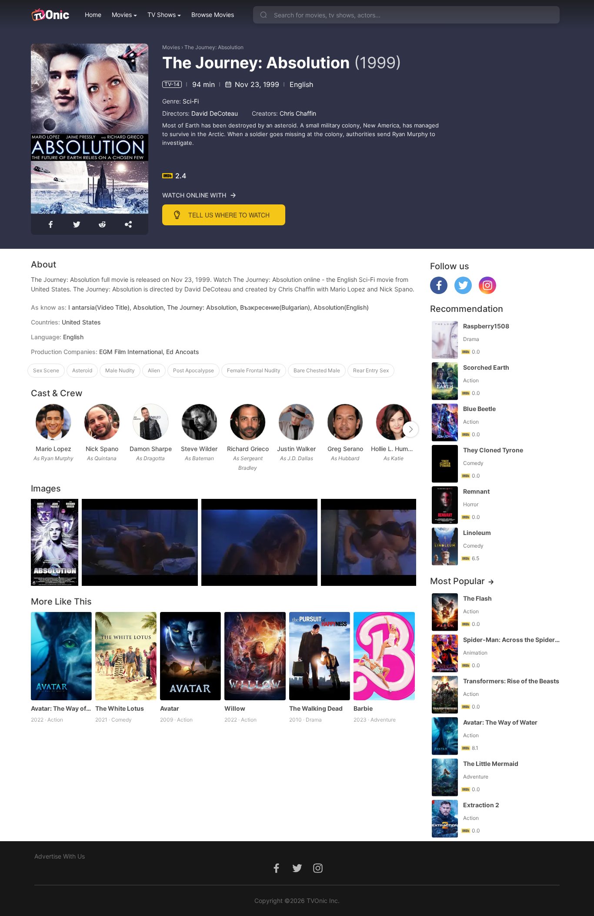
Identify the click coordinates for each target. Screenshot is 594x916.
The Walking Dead (316, 708)
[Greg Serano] (345, 422)
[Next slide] (410, 429)
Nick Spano (102, 448)
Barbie (363, 708)
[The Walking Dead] (319, 656)
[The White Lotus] (126, 656)
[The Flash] (445, 612)
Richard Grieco (248, 448)
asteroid (82, 370)
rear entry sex (371, 370)
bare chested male (317, 370)
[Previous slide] (36, 429)
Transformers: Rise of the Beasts (511, 681)
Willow (234, 708)
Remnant (476, 491)
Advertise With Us (59, 856)
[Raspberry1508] (445, 340)
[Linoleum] (445, 546)
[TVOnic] (50, 14)
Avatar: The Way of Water (61, 708)
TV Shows (161, 14)
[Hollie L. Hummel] (394, 422)
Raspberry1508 (486, 326)
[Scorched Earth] (445, 381)
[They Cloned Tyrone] (445, 464)
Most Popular (457, 581)
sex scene (46, 370)
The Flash (477, 598)
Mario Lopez (53, 448)
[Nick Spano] (102, 422)
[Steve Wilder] (199, 422)
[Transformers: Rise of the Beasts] (445, 695)
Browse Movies (212, 14)
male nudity (120, 370)
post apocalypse (193, 370)
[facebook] (438, 291)
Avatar (169, 708)
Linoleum (477, 532)
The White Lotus (119, 708)
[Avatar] (190, 656)
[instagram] (487, 291)
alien (154, 370)
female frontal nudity (253, 370)
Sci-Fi (191, 101)
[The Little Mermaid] (445, 777)
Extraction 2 (481, 805)
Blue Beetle (479, 408)
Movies (122, 14)
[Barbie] (384, 656)
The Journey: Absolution (214, 47)
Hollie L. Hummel (393, 448)
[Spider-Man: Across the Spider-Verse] (445, 653)
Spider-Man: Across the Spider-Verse (512, 639)
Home (93, 14)
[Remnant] (445, 505)
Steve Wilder (199, 448)
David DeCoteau (214, 113)
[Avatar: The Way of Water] (61, 656)
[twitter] (463, 291)
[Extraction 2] (445, 819)
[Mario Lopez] (53, 422)
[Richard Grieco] (248, 422)
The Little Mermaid (490, 763)
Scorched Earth (486, 367)
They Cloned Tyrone (493, 450)
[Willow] (255, 656)
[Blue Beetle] (445, 422)
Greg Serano (345, 448)
